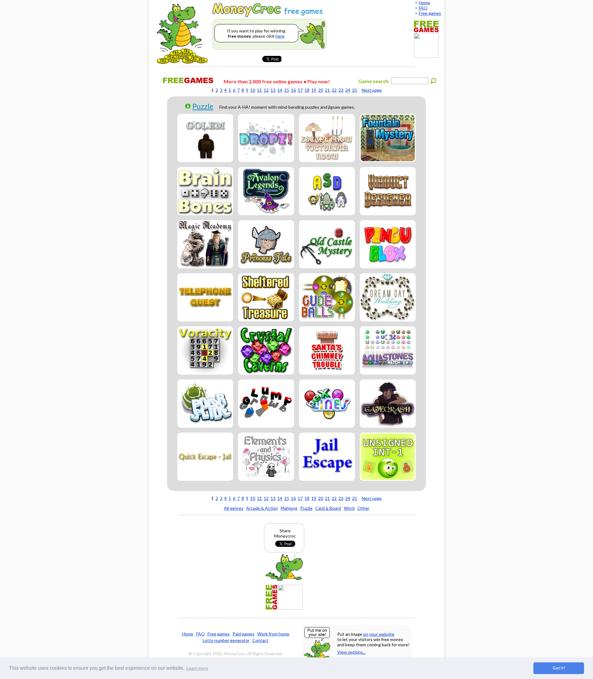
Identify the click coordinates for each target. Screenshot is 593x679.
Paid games (243, 633)
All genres (233, 508)
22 (334, 90)
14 (279, 90)
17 (300, 90)
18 (307, 90)
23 (341, 90)
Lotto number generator (226, 640)
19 (313, 90)
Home (187, 633)
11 (259, 90)
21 (327, 90)
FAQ (200, 633)
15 (286, 90)
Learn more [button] (197, 668)
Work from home (273, 633)
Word (349, 508)
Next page (372, 90)
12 (266, 90)
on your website (378, 634)
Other (363, 508)
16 (293, 90)
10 (252, 90)
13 (273, 90)
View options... (351, 652)
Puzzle (202, 106)
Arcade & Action (262, 508)
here (279, 36)
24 (347, 90)
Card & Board (328, 508)
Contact (260, 640)
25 (354, 90)
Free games (219, 633)
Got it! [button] (559, 668)
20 (320, 90)
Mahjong (289, 508)
